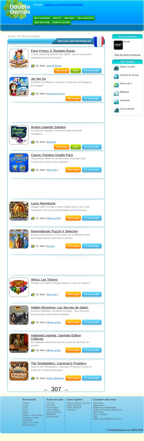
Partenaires (98, 403)
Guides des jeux (74, 405)
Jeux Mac (69, 18)
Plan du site (98, 412)
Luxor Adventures (43, 203)
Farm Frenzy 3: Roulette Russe (53, 51)
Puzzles (50, 246)
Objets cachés (61, 22)
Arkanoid (125, 100)
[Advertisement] (56, 113)
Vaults (25, 413)
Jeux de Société (53, 412)
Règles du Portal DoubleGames (107, 410)
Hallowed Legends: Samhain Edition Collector (56, 337)
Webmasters (99, 405)
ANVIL (25, 408)
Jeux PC (57, 18)
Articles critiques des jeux (78, 403)
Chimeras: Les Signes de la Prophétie (63, 4)
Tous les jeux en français (127, 55)
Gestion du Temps (55, 93)
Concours (71, 410)
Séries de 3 (52, 170)
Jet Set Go (38, 79)
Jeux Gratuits (85, 18)
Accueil (11, 36)
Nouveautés (29, 399)
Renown (26, 403)
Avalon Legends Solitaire (48, 127)
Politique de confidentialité (104, 407)
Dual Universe (28, 425)
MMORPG (51, 414)
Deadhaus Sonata (30, 417)
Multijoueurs (42, 18)
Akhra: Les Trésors (44, 279)
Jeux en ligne (42, 22)
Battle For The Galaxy (32, 415)
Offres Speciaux (74, 407)
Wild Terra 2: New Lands (30, 423)
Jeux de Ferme (54, 65)
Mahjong (124, 92)
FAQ (95, 416)
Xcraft (25, 405)
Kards (25, 410)
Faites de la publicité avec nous (107, 419)
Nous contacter (100, 414)
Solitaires (51, 142)
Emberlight (27, 420)
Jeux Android (127, 109)
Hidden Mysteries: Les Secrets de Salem (59, 307)
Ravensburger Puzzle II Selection (54, 231)
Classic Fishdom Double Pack (52, 155)
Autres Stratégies (55, 378)
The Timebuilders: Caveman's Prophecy (59, 363)
